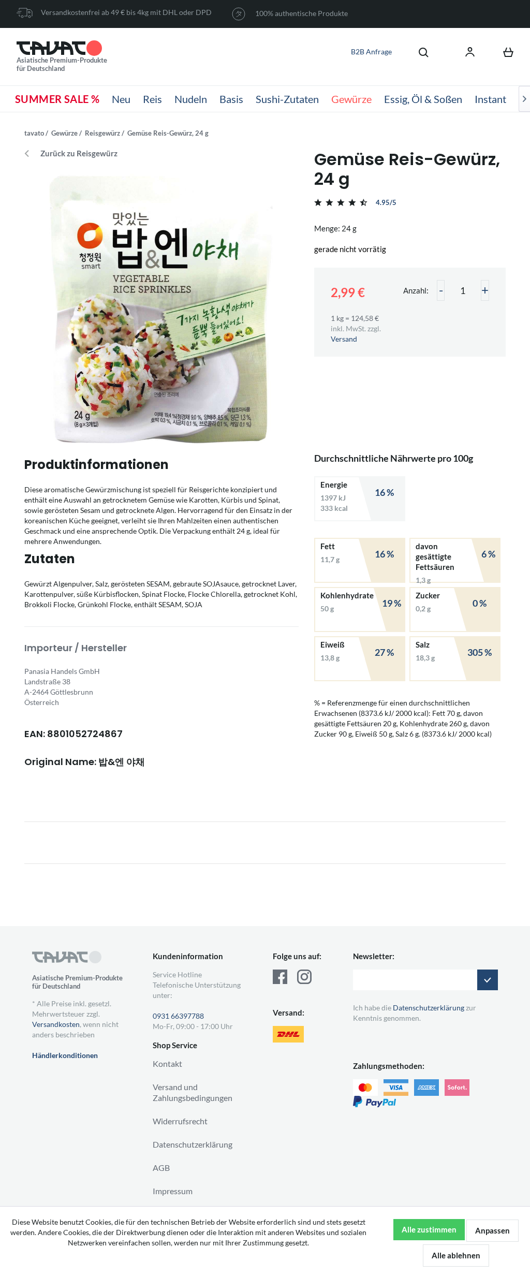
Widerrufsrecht (180, 1121)
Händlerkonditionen (65, 1055)
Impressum (173, 1191)
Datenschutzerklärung (192, 1144)
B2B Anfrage (371, 51)
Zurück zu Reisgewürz (78, 153)
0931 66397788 (178, 1015)
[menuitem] (418, 51)
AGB (161, 1167)
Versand (344, 338)
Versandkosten (56, 1024)
